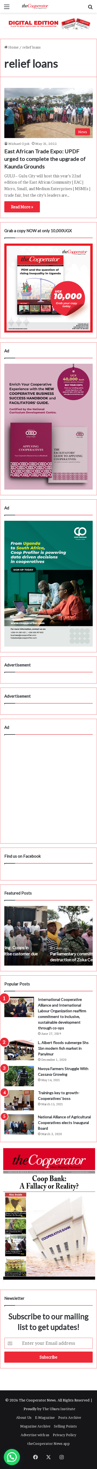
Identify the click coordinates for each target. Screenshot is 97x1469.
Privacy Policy (64, 1435)
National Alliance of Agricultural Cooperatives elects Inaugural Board (64, 1122)
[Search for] (90, 8)
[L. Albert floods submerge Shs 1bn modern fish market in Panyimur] (19, 1050)
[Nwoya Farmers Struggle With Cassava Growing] (19, 1076)
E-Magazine (45, 1417)
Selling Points (65, 1426)
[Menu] (6, 8)
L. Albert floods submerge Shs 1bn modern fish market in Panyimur (63, 1048)
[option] (48, 936)
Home (13, 47)
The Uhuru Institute (58, 1409)
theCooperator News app (48, 1443)
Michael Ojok (19, 144)
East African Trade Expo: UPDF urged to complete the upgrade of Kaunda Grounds (45, 159)
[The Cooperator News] (35, 6)
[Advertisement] (48, 789)
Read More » (22, 207)
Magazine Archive (35, 1426)
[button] (12, 1457)
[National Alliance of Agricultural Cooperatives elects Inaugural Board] (19, 1124)
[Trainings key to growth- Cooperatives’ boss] (19, 1100)
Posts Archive (69, 1417)
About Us (24, 1417)
